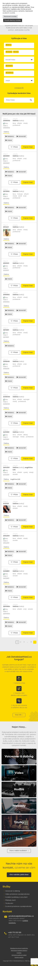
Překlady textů (10, 900)
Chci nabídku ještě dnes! (19, 874)
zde (18, 9)
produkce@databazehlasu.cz (21, 916)
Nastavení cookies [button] (10, 16)
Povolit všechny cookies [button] (12, 20)
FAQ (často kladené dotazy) (19, 950)
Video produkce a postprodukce (17, 894)
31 (31, 642)
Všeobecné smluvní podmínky (19, 948)
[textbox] (12, 46)
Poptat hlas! (28, 147)
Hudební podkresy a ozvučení (16, 897)
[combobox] (19, 45)
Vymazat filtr (19, 87)
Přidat (15, 147)
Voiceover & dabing (12, 891)
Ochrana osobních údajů (19, 955)
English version (19, 957)
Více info (18, 715)
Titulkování (9, 903)
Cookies (19, 952)
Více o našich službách (18, 850)
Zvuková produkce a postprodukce (18, 906)
